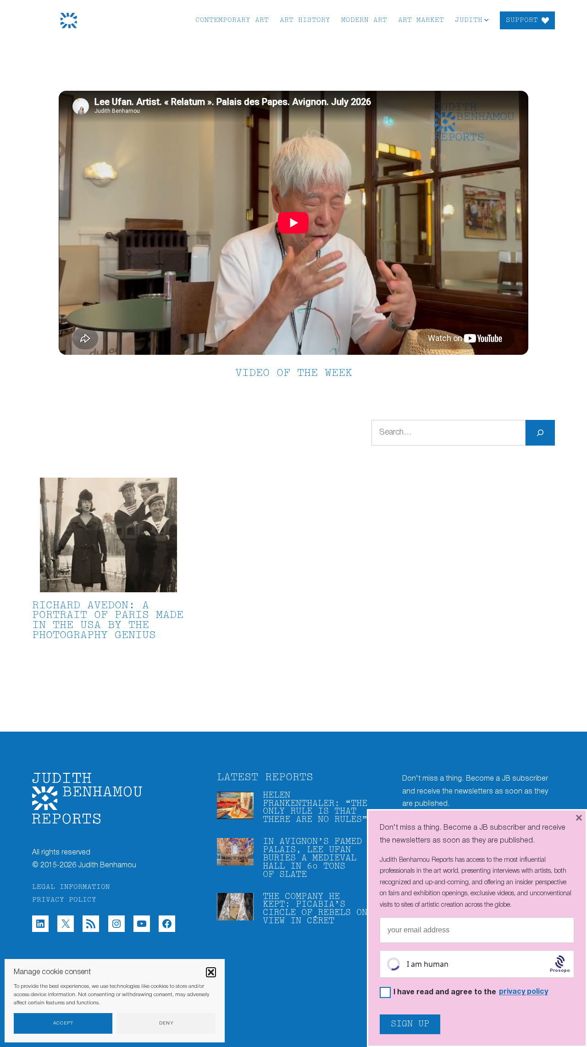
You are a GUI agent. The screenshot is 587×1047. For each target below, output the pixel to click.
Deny (166, 1023)
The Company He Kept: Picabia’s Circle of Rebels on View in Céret (315, 909)
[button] (211, 972)
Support (522, 20)
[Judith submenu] (486, 19)
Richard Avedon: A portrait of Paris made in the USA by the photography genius (107, 620)
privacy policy (523, 992)
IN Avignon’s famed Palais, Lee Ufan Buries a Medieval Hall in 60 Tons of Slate (312, 858)
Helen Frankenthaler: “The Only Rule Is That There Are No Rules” (315, 808)
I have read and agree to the (470, 992)
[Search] (540, 433)
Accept (63, 1023)
